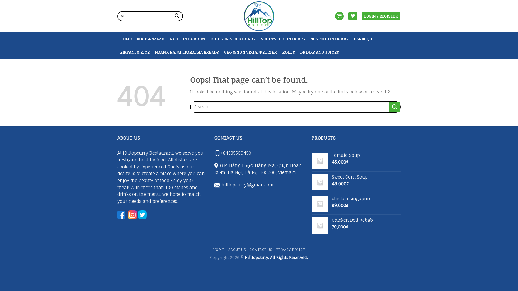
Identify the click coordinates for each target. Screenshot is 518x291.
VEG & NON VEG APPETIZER (250, 52)
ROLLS (288, 52)
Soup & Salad (150, 39)
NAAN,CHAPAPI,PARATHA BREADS (187, 52)
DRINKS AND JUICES (319, 52)
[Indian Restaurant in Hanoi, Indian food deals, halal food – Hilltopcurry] (259, 16)
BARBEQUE (364, 39)
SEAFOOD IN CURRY (330, 39)
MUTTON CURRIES (187, 39)
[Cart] (339, 16)
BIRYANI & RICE (135, 52)
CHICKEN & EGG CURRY (233, 39)
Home (126, 39)
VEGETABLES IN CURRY (283, 39)
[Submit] (176, 16)
